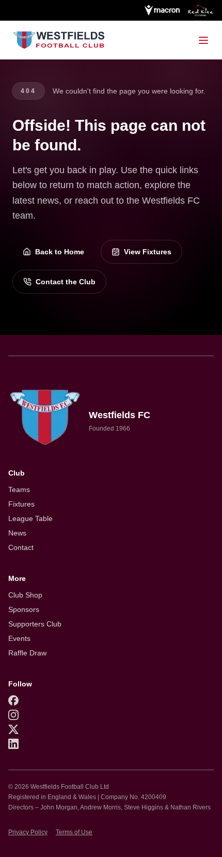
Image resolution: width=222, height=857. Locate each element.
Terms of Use (74, 832)
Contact (21, 547)
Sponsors (23, 609)
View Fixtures (147, 252)
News (17, 533)
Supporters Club (34, 624)
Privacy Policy (27, 832)
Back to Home (59, 252)
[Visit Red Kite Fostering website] (201, 10)
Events (19, 638)
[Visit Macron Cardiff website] (162, 10)
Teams (19, 489)
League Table (30, 518)
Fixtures (21, 504)
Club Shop (25, 595)
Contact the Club (66, 282)
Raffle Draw (27, 653)
